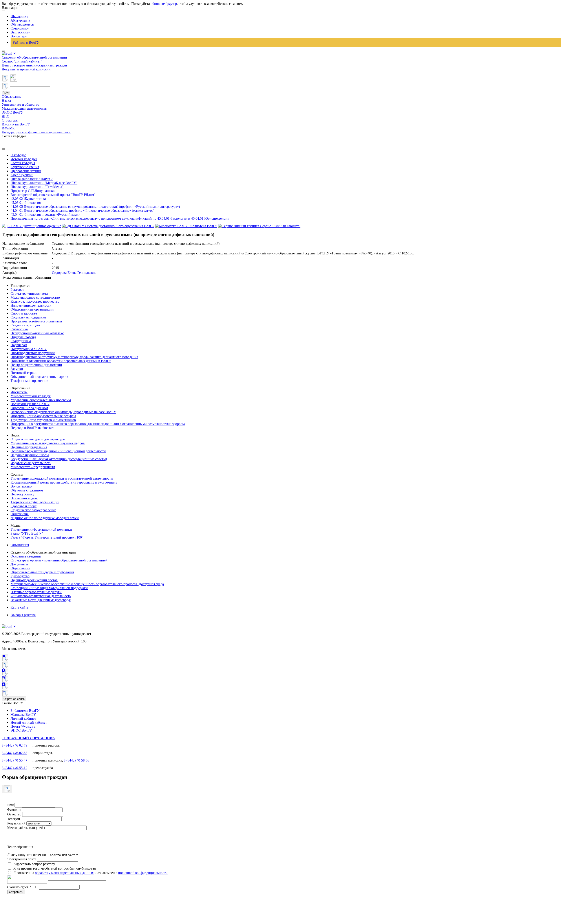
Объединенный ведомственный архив (39, 377)
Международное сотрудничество (35, 297)
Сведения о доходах (25, 325)
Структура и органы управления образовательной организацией (59, 560)
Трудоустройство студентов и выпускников (43, 420)
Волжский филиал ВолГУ (30, 404)
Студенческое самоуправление (33, 510)
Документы (19, 564)
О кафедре (18, 155)
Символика (19, 329)
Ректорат (17, 289)
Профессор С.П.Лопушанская (33, 191)
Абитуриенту (21, 20)
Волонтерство (21, 486)
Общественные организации (32, 309)
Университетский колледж (31, 396)
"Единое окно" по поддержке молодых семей (45, 518)
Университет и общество (20, 104)
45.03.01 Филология (26, 202)
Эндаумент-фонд (23, 337)
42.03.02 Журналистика (28, 198)
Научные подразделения (29, 447)
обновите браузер (164, 4)
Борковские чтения (25, 167)
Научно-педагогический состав (34, 580)
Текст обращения (20, 847)
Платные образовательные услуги (36, 592)
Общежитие (20, 514)
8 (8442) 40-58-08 (76, 760)
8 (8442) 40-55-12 (14, 768)
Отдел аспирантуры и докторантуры (38, 439)
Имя (10, 805)
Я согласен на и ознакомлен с (90, 873)
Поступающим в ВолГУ (29, 349)
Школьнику (19, 16)
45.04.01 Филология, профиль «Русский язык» (45, 214)
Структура (10, 120)
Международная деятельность (24, 108)
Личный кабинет (23, 718)
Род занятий (16, 823)
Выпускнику (20, 32)
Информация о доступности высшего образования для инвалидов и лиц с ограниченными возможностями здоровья (98, 424)
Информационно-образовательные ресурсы (43, 416)
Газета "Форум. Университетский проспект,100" (47, 537)
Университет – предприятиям (33, 467)
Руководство (20, 576)
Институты (19, 392)
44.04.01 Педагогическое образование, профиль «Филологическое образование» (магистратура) (82, 210)
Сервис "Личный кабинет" (22, 61)
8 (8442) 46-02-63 (14, 753)
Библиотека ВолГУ (25, 710)
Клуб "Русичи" (22, 175)
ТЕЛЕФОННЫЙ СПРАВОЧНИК (28, 738)
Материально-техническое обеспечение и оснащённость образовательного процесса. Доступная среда (87, 584)
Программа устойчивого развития (36, 321)
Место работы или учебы (26, 828)
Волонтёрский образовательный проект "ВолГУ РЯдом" (53, 195)
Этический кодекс (24, 498)
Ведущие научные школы (30, 455)
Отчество (14, 814)
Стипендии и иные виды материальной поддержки (49, 588)
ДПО (5, 116)
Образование (11, 96)
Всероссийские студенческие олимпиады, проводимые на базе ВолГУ (63, 412)
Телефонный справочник (29, 381)
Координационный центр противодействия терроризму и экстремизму (64, 482)
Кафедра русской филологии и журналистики (36, 132)
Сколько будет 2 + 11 (23, 887)
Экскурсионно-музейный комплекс (37, 333)
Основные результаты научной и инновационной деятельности (58, 451)
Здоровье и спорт (24, 506)
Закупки (17, 369)
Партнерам (19, 345)
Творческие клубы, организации (35, 502)
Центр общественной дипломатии (36, 365)
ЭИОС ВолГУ (12, 112)
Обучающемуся (22, 24)
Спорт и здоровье (24, 313)
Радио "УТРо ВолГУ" (27, 533)
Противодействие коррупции (33, 353)
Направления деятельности (31, 305)
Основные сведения (26, 556)
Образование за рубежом (29, 408)
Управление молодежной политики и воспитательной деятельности (62, 478)
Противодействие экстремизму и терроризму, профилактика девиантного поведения (74, 357)
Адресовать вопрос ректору (33, 864)
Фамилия (14, 809)
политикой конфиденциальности (143, 873)
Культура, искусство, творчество (35, 301)
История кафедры (24, 159)
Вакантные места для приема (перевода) (41, 600)
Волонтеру (19, 36)
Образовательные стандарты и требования (42, 572)
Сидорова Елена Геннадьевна (74, 272)
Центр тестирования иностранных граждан (34, 65)
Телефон (13, 819)
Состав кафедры (23, 163)
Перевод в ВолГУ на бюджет (32, 428)
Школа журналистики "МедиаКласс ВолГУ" (44, 183)
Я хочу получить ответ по (26, 855)
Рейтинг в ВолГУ (26, 42)
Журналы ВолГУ (23, 714)
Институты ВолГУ (16, 124)
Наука (6, 100)
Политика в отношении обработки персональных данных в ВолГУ (61, 361)
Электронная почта (21, 859)
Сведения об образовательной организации (34, 57)
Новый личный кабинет (29, 722)
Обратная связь (14, 699)
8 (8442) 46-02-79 (14, 745)
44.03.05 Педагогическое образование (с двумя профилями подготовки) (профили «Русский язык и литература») (95, 206)
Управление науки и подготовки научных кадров (48, 443)
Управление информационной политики (41, 529)
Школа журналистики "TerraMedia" (37, 187)
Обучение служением (27, 490)
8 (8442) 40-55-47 (14, 760)
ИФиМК (8, 128)
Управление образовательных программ (41, 400)
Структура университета (29, 293)
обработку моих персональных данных (64, 873)
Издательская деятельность (31, 463)
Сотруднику (20, 28)
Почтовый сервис (24, 373)
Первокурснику (22, 494)
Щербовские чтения (26, 171)
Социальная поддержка (28, 317)
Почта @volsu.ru (23, 726)
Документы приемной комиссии (26, 69)
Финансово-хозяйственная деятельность (41, 596)
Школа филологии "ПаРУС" (32, 179)
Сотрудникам (21, 341)
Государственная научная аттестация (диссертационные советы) (59, 459)
